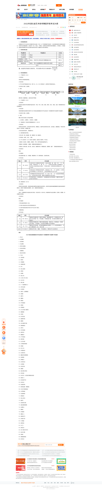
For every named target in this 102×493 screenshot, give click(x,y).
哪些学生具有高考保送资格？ (47, 467)
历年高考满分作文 (54, 33)
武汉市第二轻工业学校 (74, 156)
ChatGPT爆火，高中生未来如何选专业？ (34, 469)
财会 (65, 482)
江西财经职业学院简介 (74, 137)
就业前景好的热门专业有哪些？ (47, 460)
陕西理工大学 (80, 38)
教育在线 (17, 482)
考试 (48, 482)
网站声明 (42, 486)
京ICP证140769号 (48, 486)
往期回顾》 (53, 465)
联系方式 (38, 486)
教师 (58, 482)
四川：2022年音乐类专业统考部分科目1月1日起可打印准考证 (53, 452)
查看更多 (3, 343)
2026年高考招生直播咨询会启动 (42, 31)
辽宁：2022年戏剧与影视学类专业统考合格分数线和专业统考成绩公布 (55, 450)
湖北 (22, 19)
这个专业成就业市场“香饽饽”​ (47, 462)
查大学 (26, 9)
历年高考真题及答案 (41, 458)
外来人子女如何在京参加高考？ (75, 132)
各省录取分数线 (61, 33)
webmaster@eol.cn (52, 488)
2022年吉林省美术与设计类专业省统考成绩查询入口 (51, 455)
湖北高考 (25, 19)
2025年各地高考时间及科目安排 (34, 465)
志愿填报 (42, 9)
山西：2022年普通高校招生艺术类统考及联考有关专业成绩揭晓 (29, 450)
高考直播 (71, 9)
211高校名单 (61, 31)
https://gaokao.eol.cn (33, 27)
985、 (57, 31)
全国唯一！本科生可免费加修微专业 (48, 469)
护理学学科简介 (72, 146)
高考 (19, 19)
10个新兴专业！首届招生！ (32, 460)
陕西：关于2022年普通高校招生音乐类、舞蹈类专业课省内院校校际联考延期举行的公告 (34, 452)
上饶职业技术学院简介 (74, 139)
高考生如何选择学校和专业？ (32, 462)
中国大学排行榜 (45, 33)
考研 (55, 482)
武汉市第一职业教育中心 (74, 157)
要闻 (45, 482)
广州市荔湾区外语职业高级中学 (75, 159)
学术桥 (61, 482)
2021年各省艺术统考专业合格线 (23, 455)
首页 (18, 9)
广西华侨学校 (72, 154)
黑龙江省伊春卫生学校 (74, 161)
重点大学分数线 (39, 33)
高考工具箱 (62, 9)
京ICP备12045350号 (55, 486)
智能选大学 (52, 9)
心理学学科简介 (72, 147)
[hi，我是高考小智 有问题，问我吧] (4, 351)
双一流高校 (53, 31)
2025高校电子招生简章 (32, 458)
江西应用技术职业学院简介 (75, 140)
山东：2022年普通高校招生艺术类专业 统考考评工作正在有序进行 (30, 453)
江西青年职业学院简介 (74, 134)
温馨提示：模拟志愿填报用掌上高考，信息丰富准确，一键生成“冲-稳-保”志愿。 (40, 38)
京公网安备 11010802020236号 (64, 486)
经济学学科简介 (72, 144)
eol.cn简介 (34, 486)
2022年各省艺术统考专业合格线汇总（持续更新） (51, 453)
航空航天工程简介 (73, 142)
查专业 (33, 9)
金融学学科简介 (72, 149)
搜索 (59, 5)
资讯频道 (80, 9)
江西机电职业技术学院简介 (75, 135)
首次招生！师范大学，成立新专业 (33, 467)
